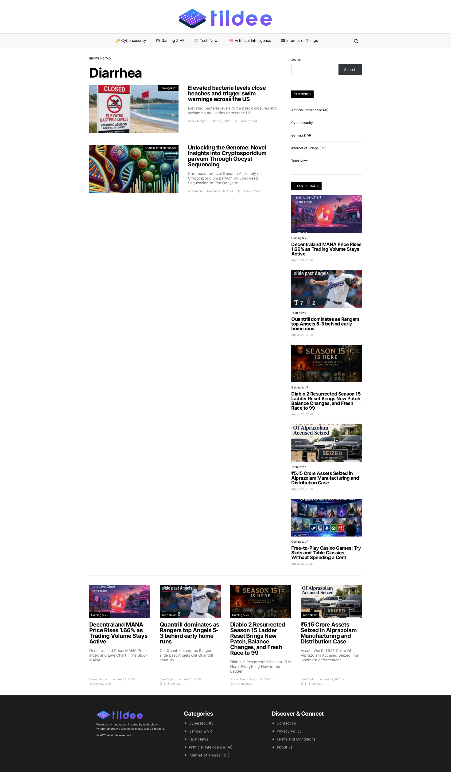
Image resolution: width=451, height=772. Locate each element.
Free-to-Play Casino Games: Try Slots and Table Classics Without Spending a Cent (326, 552)
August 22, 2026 (302, 489)
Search (296, 59)
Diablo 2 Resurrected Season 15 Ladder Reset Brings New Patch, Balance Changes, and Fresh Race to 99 (326, 401)
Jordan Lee (237, 679)
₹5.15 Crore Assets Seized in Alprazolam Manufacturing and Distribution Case (325, 478)
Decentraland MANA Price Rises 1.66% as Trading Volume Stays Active (326, 249)
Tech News (299, 161)
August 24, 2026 (302, 260)
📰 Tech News (206, 40)
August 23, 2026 (302, 335)
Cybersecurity (302, 123)
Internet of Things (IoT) (309, 148)
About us (284, 747)
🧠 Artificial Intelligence (250, 40)
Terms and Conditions (295, 739)
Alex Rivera (195, 191)
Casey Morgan (197, 121)
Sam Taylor (167, 679)
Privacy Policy (289, 731)
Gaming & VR (168, 88)
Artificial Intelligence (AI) (161, 147)
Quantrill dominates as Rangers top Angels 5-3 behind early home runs (325, 323)
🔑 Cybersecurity (130, 40)
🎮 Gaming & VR (170, 40)
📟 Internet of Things (299, 40)
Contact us (286, 723)
